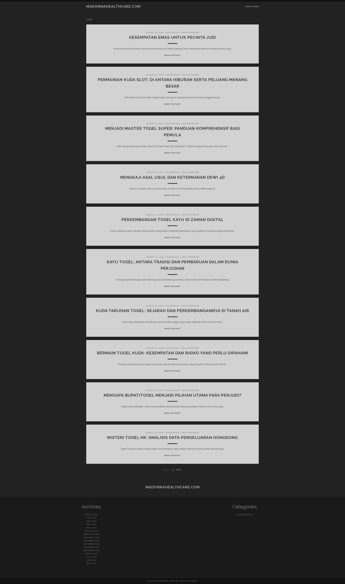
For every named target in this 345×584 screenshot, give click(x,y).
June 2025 (91, 560)
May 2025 (91, 563)
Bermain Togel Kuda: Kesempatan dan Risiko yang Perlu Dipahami (172, 353)
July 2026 (91, 518)
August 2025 (91, 554)
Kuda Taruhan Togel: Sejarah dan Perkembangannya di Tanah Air (172, 310)
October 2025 (91, 547)
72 (173, 470)
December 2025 (91, 541)
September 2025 (91, 550)
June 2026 (91, 521)
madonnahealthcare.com (113, 6)
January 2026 (91, 537)
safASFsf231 (172, 32)
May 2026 (91, 524)
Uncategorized (190, 32)
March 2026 (91, 531)
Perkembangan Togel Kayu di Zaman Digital (172, 219)
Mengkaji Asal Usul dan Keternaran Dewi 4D (172, 177)
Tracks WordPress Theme (161, 581)
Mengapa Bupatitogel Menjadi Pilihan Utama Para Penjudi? (172, 395)
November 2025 (91, 544)
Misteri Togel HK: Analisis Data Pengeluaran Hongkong (172, 437)
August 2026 (91, 515)
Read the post (172, 55)
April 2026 (91, 528)
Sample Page (252, 7)
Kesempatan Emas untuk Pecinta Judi (172, 37)
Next (179, 470)
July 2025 (91, 557)
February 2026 (91, 534)
